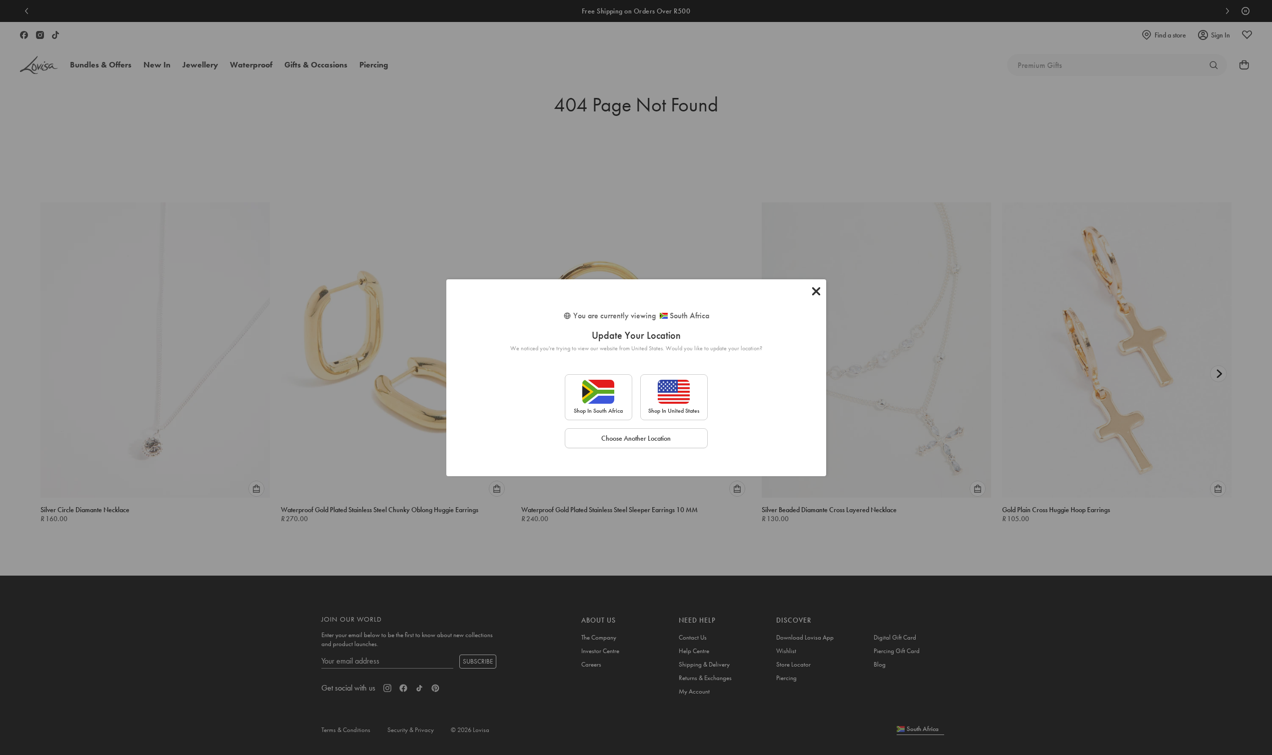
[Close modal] (816, 291)
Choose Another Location (636, 438)
